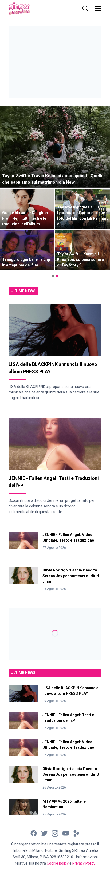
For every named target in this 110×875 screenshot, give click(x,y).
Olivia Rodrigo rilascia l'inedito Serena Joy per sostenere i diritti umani (71, 576)
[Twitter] (44, 832)
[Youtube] (65, 832)
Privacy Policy (83, 863)
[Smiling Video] (76, 832)
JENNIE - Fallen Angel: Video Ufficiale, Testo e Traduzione (68, 537)
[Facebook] (33, 832)
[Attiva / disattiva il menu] (98, 8)
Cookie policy (58, 863)
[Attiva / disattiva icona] (85, 8)
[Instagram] (55, 832)
